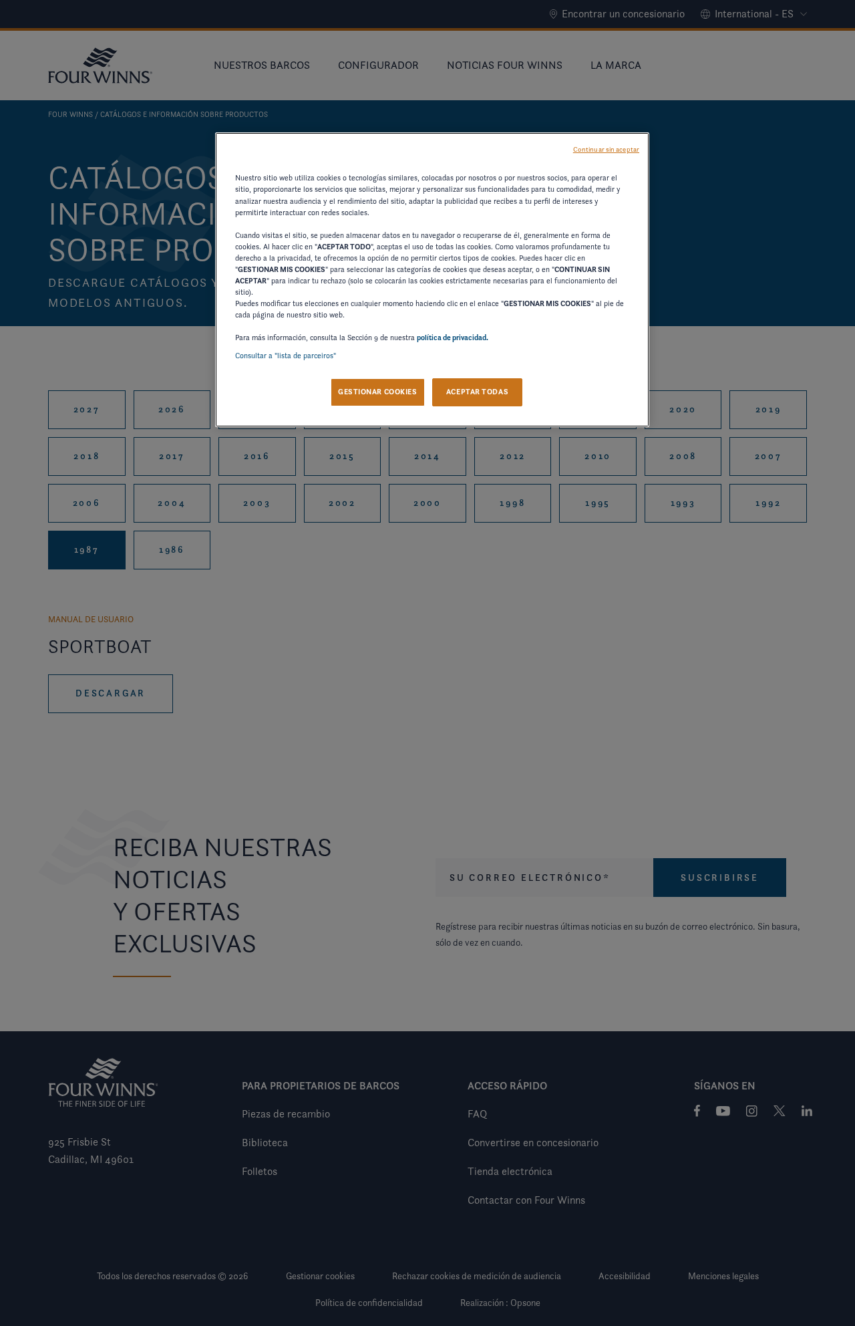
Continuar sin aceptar (606, 149)
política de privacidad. (452, 337)
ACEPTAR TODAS (477, 391)
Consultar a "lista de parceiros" (285, 355)
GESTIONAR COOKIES (377, 391)
